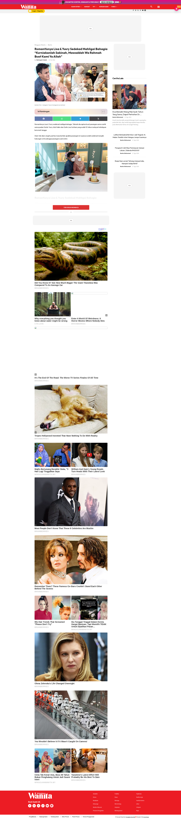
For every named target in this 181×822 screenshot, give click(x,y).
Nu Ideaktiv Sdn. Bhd (130, 817)
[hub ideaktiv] (158, 5)
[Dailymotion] (145, 10)
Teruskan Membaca (71, 207)
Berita (50, 45)
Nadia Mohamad (117, 117)
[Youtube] (143, 10)
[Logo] (28, 7)
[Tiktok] (140, 10)
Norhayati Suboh (41, 60)
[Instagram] (135, 10)
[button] (151, 6)
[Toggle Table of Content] (102, 111)
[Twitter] (138, 10)
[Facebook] (133, 10)
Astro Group (146, 817)
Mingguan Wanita (40, 45)
